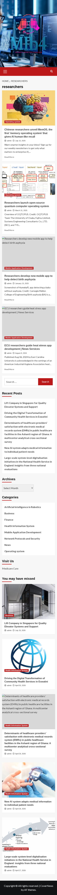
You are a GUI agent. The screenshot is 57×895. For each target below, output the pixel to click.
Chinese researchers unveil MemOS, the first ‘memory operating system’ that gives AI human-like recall (28, 133)
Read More (9, 157)
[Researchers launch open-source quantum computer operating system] (28, 181)
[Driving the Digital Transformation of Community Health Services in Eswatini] (28, 656)
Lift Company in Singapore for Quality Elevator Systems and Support (25, 405)
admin (9, 141)
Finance (8, 519)
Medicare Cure (10, 568)
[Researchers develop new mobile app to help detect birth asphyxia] (28, 254)
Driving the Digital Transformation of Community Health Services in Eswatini (26, 414)
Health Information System (19, 526)
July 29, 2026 (20, 630)
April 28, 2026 (20, 809)
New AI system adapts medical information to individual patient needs (28, 449)
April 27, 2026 (20, 870)
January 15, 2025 (22, 283)
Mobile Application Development (19, 268)
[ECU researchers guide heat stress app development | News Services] (28, 323)
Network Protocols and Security (22, 538)
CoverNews (46, 885)
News (7, 544)
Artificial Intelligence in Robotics (22, 507)
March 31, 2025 (21, 210)
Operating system (12, 122)
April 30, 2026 (20, 685)
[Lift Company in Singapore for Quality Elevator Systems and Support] (28, 601)
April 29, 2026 (20, 754)
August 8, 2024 (21, 353)
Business (9, 513)
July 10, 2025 (20, 141)
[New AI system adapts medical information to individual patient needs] (28, 780)
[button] (5, 71)
